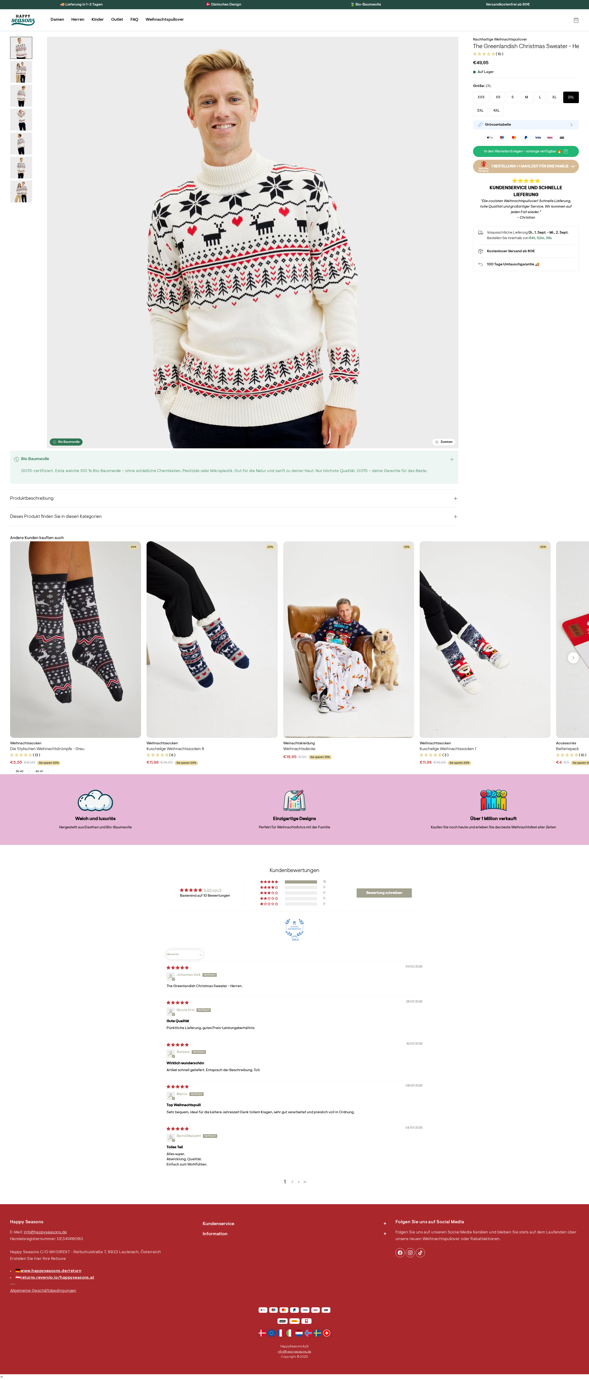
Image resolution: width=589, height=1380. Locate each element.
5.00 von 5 (213, 890)
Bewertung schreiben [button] (384, 893)
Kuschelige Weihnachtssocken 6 (175, 749)
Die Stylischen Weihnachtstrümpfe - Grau (47, 749)
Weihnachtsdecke (299, 749)
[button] (484, 54)
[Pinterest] (410, 1252)
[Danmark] (262, 1333)
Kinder (98, 20)
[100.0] (294, 928)
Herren (77, 20)
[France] (280, 1333)
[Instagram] (400, 1252)
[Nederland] (299, 1333)
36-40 (19, 771)
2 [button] (292, 1182)
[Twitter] (420, 1252)
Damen (57, 20)
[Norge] (308, 1333)
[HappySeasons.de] (23, 20)
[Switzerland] (326, 1333)
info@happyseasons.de (45, 1232)
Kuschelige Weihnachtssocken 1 (448, 749)
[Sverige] (317, 1333)
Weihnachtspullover (165, 20)
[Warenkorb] (576, 20)
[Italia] (290, 1333)
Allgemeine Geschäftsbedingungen (43, 1291)
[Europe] (271, 1333)
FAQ (134, 20)
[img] (178, 968)
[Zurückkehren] (526, 264)
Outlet (117, 20)
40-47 (39, 771)
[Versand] (526, 251)
